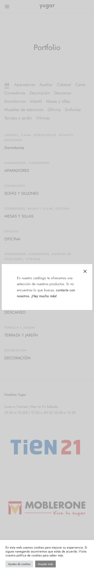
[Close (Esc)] (85, 271)
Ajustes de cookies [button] (19, 564)
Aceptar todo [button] (45, 564)
